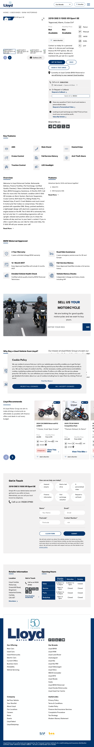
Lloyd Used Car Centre (56, 691)
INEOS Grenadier (54, 673)
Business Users (12, 664)
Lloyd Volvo (52, 670)
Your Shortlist (12, 703)
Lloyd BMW (52, 648)
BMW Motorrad (29, 12)
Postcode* (43, 518)
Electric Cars (11, 657)
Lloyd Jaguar (53, 657)
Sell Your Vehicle (13, 700)
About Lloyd (11, 706)
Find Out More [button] (46, 381)
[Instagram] (53, 641)
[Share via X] (63, 126)
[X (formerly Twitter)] (60, 641)
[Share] (50, 126)
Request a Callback (58, 92)
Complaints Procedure (56, 712)
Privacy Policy (53, 700)
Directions (12, 601)
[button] (29, 386)
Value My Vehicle (59, 116)
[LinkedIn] (56, 641)
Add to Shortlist (58, 40)
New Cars (10, 648)
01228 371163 (64, 82)
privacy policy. (43, 547)
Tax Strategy (53, 715)
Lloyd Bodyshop (13, 724)
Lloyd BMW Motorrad (56, 685)
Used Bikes (15, 12)
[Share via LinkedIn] (68, 126)
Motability (11, 667)
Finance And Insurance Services (60, 709)
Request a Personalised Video (63, 107)
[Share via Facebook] (59, 126)
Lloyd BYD (52, 676)
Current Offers (12, 660)
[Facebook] (49, 641)
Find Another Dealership (30, 596)
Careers (10, 712)
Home (6, 12)
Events (9, 718)
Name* (42, 508)
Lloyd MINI (52, 651)
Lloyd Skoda (52, 679)
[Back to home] (8, 4)
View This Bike (51, 450)
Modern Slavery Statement (58, 718)
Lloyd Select (11, 721)
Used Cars (11, 651)
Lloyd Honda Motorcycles (57, 688)
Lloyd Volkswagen (55, 667)
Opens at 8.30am (64, 85)
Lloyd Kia (51, 660)
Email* (66, 508)
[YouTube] (63, 641)
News (9, 715)
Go (87, 327)
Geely (50, 682)
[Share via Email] (54, 126)
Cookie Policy (53, 706)
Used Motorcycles (13, 654)
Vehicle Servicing (13, 670)
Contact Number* (71, 518)
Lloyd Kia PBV (53, 664)
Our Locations (12, 709)
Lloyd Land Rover (54, 654)
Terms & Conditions (55, 703)
